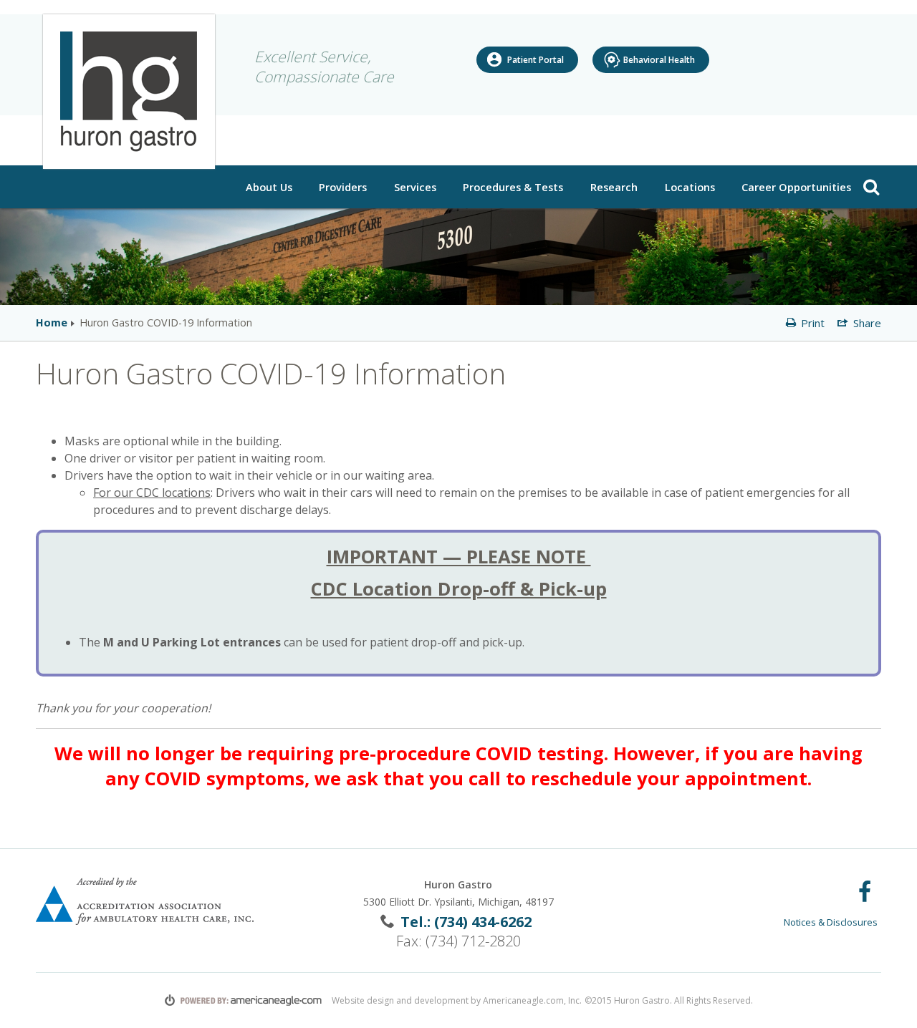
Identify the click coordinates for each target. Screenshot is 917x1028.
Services (415, 187)
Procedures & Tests (515, 186)
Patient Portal (535, 60)
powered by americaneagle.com (243, 1000)
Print (811, 323)
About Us (271, 186)
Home (51, 322)
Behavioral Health (659, 60)
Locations (692, 186)
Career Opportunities (796, 187)
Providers (343, 187)
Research (615, 186)
